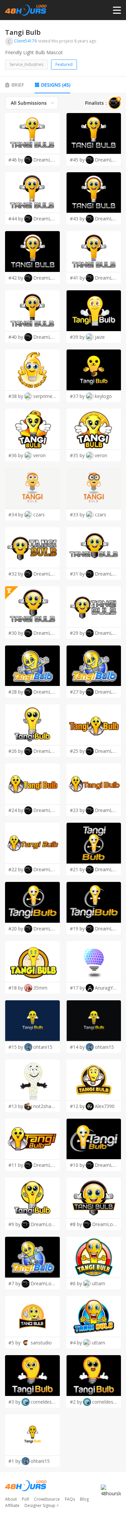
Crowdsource (47, 1499)
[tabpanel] (63, 782)
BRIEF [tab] (17, 85)
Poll (25, 1499)
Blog (84, 1499)
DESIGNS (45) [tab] (55, 85)
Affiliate (12, 1505)
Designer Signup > (42, 1505)
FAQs (70, 1499)
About (11, 1499)
